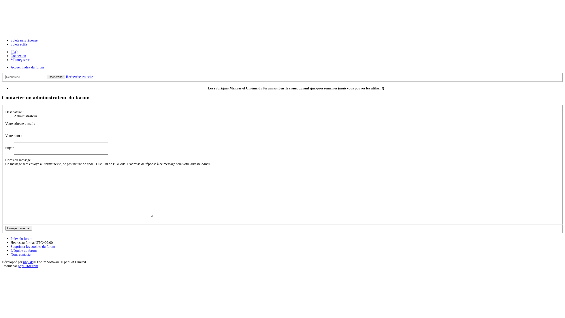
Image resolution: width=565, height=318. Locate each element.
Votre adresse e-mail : (20, 123)
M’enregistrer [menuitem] (20, 60)
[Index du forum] (282, 18)
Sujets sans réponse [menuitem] (24, 40)
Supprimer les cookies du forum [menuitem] (33, 246)
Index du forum (21, 238)
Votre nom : (13, 136)
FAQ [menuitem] (14, 52)
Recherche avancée (79, 77)
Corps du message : (18, 160)
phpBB (28, 262)
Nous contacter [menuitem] (21, 254)
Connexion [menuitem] (18, 56)
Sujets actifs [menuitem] (19, 44)
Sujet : (9, 148)
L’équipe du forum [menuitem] (24, 250)
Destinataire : (14, 112)
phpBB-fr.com (28, 266)
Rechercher (56, 77)
